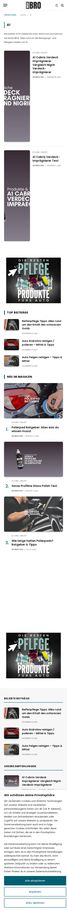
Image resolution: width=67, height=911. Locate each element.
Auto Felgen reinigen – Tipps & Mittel (42, 359)
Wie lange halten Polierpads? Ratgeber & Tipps (32, 543)
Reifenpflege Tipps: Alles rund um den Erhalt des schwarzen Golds (41, 324)
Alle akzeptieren (35, 880)
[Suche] (62, 5)
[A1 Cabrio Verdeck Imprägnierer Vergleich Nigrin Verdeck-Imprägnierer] (17, 96)
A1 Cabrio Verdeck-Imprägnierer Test (46, 159)
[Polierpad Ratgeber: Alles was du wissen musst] (33, 400)
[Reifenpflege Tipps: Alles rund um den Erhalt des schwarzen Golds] (11, 324)
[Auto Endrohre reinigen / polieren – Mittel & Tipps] (11, 344)
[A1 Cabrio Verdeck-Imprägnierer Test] (17, 195)
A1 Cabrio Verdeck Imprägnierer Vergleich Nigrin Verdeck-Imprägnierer (45, 64)
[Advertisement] (33, 591)
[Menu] (5, 5)
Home (23, 15)
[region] (33, 850)
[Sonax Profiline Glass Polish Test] (33, 459)
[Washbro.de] (33, 5)
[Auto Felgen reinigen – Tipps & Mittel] (11, 360)
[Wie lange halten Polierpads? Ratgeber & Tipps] (33, 514)
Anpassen (35, 891)
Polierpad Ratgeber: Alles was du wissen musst (35, 429)
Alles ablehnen (35, 902)
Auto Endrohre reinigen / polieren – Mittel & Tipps (38, 343)
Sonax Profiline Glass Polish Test (34, 486)
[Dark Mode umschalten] (57, 5)
